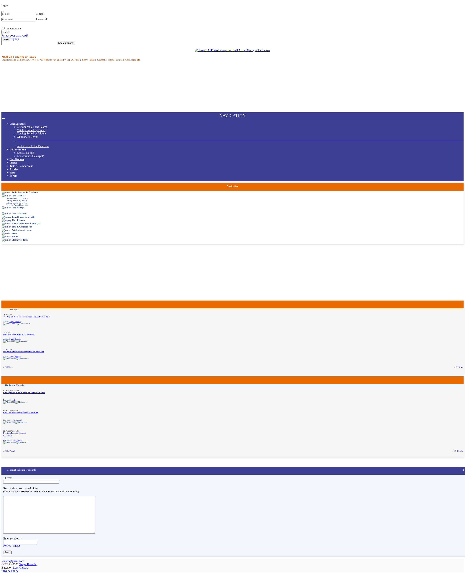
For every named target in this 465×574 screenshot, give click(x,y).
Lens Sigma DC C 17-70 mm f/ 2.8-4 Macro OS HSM (24, 393)
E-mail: (40, 13)
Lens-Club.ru (20, 567)
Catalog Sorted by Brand (31, 130)
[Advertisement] (110, 86)
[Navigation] (3, 118)
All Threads (458, 451)
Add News (8, 367)
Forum (13, 175)
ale (14, 400)
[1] (4, 435)
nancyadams (17, 440)
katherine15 (17, 420)
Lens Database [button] (17, 123)
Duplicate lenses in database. (14, 433)
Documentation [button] (18, 149)
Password (41, 19)
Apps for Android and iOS (17, 205)
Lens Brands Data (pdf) (30, 156)
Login (6, 39)
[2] (7, 435)
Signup (15, 39)
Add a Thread (10, 451)
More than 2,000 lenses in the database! (18, 334)
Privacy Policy (9, 570)
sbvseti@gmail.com (12, 561)
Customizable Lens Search (32, 126)
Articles (14, 169)
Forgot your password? (14, 35)
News (12, 172)
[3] (9, 435)
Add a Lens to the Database (33, 146)
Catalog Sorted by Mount (31, 133)
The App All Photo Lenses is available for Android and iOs (26, 317)
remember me (13, 28)
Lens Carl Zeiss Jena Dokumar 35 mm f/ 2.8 (20, 413)
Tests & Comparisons (21, 166)
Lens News (14, 309)
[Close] (2, 11)
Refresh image (11, 545)
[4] (12, 435)
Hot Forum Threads (14, 385)
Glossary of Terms (27, 136)
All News (459, 367)
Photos (13, 162)
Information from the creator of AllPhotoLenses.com (23, 352)
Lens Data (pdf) (26, 152)
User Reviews (17, 159)
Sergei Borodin (15, 322)
